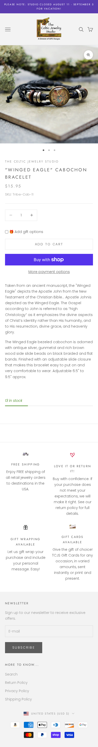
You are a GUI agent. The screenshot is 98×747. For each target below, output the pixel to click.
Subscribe (23, 647)
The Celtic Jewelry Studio (32, 161)
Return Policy (16, 682)
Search (11, 674)
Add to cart (49, 244)
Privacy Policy (17, 690)
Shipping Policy (18, 699)
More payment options (49, 271)
